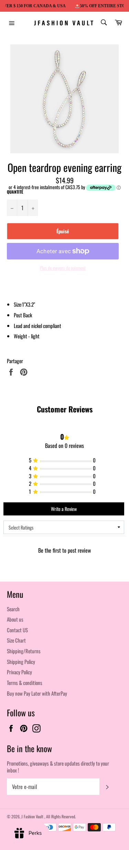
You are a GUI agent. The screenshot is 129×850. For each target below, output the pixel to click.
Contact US (17, 630)
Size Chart (16, 640)
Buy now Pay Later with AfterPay (37, 693)
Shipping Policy (21, 661)
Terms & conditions (24, 682)
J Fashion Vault (32, 816)
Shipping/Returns (24, 651)
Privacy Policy (19, 672)
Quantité (15, 192)
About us (15, 619)
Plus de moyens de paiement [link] (63, 268)
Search (13, 609)
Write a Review (64, 508)
